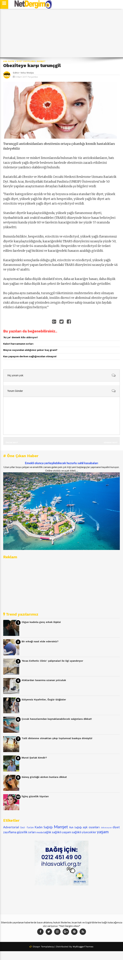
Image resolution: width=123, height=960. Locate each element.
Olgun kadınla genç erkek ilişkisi (41, 622)
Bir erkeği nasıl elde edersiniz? (40, 641)
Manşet (41, 61)
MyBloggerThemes (83, 946)
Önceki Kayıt (12, 442)
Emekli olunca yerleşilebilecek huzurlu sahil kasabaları (61, 463)
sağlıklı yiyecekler (84, 832)
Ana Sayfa (8, 61)
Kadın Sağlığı (44, 827)
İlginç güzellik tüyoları (35, 796)
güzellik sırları (26, 832)
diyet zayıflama (25, 61)
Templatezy (47, 946)
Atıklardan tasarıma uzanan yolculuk (44, 680)
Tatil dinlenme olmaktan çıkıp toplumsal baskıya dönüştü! (57, 738)
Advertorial (11, 827)
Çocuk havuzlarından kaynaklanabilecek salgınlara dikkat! (57, 719)
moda (40, 832)
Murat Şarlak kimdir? (34, 757)
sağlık (47, 832)
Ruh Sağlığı (75, 827)
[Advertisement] (61, 33)
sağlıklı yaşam (61, 832)
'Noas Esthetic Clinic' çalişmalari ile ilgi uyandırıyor (52, 660)
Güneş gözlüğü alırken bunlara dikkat (44, 777)
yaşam (103, 831)
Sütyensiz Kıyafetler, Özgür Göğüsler (44, 699)
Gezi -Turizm (26, 827)
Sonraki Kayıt (110, 442)
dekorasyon (106, 827)
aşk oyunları (91, 827)
